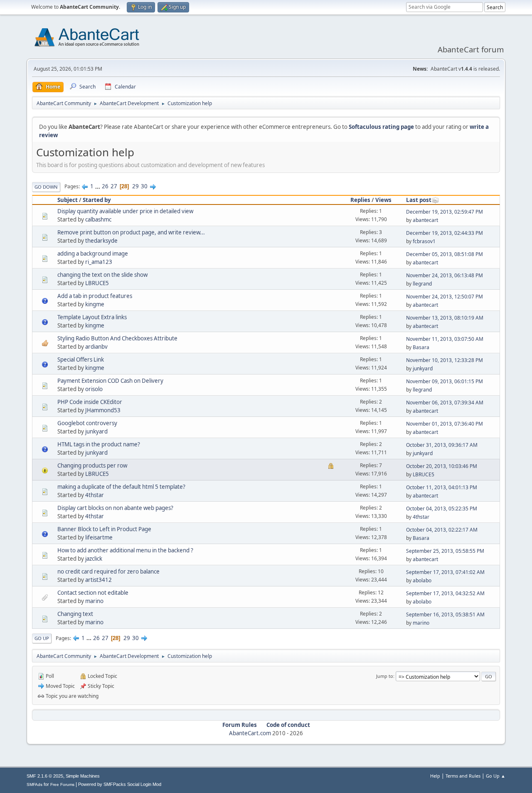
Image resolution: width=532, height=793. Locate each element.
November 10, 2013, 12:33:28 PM (444, 360)
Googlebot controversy (87, 423)
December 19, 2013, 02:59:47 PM (444, 211)
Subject (67, 200)
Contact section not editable (92, 592)
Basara (421, 347)
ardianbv (96, 346)
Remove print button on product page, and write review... (131, 232)
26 (105, 186)
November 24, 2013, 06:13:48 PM (444, 275)
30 (144, 186)
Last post (418, 200)
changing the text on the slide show (102, 274)
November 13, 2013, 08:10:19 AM (444, 317)
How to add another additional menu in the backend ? (125, 550)
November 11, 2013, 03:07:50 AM (444, 338)
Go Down (46, 187)
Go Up (41, 638)
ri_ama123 (98, 262)
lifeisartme (99, 537)
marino (94, 601)
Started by (97, 200)
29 (135, 186)
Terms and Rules (463, 776)
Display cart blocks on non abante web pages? (115, 508)
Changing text (75, 614)
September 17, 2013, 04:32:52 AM (445, 593)
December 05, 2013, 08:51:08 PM (444, 254)
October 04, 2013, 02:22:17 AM (442, 529)
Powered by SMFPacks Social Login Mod (119, 784)
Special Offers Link (80, 359)
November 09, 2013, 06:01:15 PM (444, 381)
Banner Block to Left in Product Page (104, 529)
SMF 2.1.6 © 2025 (45, 775)
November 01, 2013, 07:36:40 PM (444, 423)
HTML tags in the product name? (98, 444)
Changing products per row (92, 465)
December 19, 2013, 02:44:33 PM (444, 232)
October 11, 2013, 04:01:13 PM (441, 487)
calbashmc (98, 219)
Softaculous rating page (381, 127)
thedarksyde (101, 240)
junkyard (423, 368)
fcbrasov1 (424, 241)
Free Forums (62, 784)
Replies (360, 200)
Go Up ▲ (495, 776)
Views (383, 200)
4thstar (94, 495)
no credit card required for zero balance (108, 571)
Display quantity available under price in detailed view (125, 211)
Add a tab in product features (94, 296)
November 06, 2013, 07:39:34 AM (444, 402)
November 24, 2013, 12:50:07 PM (444, 296)
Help (435, 776)
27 (114, 186)
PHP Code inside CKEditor (89, 402)
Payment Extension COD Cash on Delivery (110, 380)
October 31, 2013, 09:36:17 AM (442, 444)
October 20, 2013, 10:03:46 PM (441, 466)
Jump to (384, 676)
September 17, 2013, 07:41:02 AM (445, 572)
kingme (94, 304)
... (98, 186)
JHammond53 (103, 410)
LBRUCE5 (97, 283)
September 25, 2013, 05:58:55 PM (445, 550)
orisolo (94, 389)
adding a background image (92, 253)
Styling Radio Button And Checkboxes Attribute (117, 338)
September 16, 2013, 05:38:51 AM (445, 614)
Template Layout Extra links (92, 317)
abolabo (422, 580)
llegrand (422, 283)
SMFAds (34, 784)
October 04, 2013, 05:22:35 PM (441, 508)
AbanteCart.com (250, 733)
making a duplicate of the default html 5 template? (121, 486)
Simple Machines (83, 775)
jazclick (93, 558)
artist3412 (98, 580)
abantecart (425, 220)
